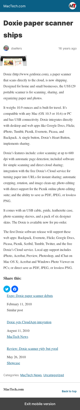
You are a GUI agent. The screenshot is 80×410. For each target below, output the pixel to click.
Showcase (13, 363)
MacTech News (17, 336)
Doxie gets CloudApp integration (29, 322)
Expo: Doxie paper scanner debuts (30, 296)
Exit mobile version (40, 404)
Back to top (69, 391)
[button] (6, 289)
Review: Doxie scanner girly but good (32, 348)
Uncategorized (53, 375)
